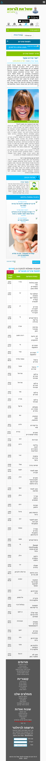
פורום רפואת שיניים (23, 673)
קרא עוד (23, 207)
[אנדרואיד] (33, 18)
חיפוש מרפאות (23, 696)
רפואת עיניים (23, 683)
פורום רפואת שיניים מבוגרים (24, 269)
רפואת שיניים (23, 684)
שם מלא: (30, 739)
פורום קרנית (22, 666)
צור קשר (23, 723)
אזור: (31, 745)
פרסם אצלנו (23, 716)
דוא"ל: (31, 742)
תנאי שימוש (23, 712)
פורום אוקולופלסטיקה (23, 671)
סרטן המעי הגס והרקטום (23, 669)
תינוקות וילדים (23, 686)
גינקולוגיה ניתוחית (23, 668)
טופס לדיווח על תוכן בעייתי (22, 721)
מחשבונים (23, 700)
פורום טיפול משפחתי (23, 703)
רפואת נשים (22, 689)
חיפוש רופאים (23, 698)
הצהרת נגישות (23, 715)
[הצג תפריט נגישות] (2, 2)
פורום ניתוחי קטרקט (23, 705)
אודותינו (23, 718)
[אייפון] (24, 22)
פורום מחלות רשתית (23, 674)
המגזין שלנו (23, 701)
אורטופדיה (23, 688)
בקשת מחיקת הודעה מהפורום (23, 720)
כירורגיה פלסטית (23, 664)
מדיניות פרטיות (23, 713)
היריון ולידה (23, 681)
